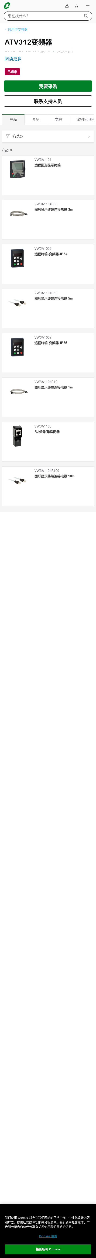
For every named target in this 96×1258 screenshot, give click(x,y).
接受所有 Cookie (48, 1249)
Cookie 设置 (48, 1236)
